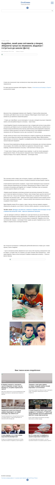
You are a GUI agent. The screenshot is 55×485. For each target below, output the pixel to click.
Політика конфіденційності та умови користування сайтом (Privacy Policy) (19, 478)
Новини (22, 51)
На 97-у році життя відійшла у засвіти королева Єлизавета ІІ (39, 436)
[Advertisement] (27, 26)
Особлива (25, 2)
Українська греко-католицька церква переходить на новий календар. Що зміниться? (11, 412)
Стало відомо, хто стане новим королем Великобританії (11, 436)
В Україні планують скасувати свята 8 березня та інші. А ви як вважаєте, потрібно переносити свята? (12, 387)
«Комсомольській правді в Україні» (41, 87)
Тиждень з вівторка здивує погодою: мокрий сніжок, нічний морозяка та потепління (39, 386)
